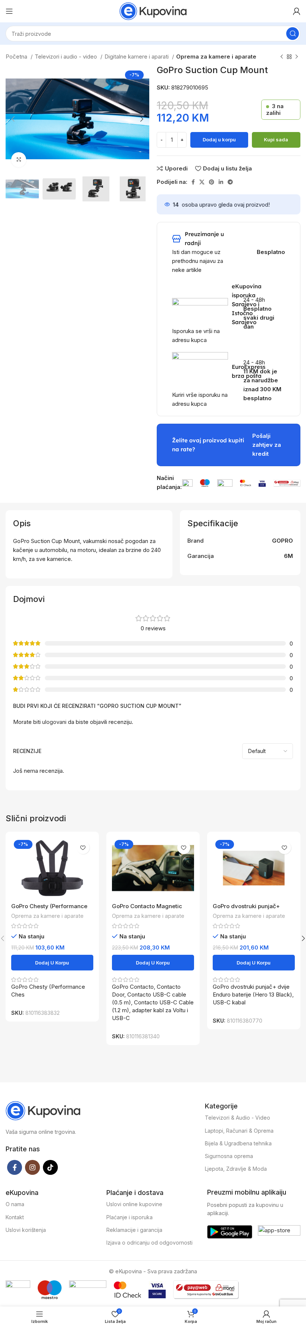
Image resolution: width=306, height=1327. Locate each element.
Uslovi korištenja (26, 1230)
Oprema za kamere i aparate (216, 56)
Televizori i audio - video (67, 56)
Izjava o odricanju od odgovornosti (149, 1242)
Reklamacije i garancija (134, 1230)
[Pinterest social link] (211, 182)
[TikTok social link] (50, 1167)
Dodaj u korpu (219, 139)
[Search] (292, 33)
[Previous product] (281, 57)
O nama (15, 1204)
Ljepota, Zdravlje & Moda (236, 1169)
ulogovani (54, 721)
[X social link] (202, 182)
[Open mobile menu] (9, 11)
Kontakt (15, 1217)
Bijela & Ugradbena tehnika (238, 1143)
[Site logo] (153, 10)
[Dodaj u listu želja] (83, 847)
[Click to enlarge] (18, 159)
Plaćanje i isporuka (129, 1217)
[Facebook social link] (193, 182)
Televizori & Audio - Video (237, 1117)
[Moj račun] (296, 11)
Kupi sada (276, 139)
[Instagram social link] (32, 1167)
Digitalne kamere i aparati (137, 56)
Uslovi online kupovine (134, 1204)
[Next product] (296, 57)
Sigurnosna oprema (229, 1156)
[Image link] (187, 482)
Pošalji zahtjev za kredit (266, 444)
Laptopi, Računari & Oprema (239, 1130)
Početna (17, 56)
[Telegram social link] (230, 182)
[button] (52, 962)
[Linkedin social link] (220, 182)
